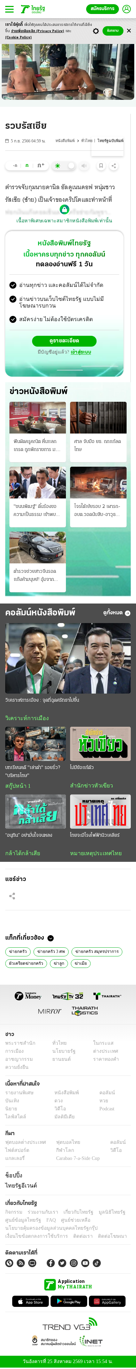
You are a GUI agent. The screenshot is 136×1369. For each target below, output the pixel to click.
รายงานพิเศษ (18, 1095)
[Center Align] (129, 31)
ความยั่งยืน (16, 1069)
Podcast (105, 1111)
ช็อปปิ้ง (12, 1178)
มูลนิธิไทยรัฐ (104, 1212)
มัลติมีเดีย (62, 1119)
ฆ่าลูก (57, 965)
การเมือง (13, 1053)
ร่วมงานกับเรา (40, 1212)
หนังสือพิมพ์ (67, 141)
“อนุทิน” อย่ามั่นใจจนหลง (28, 836)
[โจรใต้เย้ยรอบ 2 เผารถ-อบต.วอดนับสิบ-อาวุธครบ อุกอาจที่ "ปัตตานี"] (98, 483)
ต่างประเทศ (103, 1053)
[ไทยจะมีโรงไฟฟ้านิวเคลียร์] (100, 813)
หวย (101, 1103)
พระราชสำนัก (18, 1045)
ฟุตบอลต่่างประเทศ (23, 1144)
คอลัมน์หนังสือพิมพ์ (40, 614)
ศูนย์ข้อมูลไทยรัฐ (21, 1220)
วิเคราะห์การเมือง (24, 719)
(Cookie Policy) (18, 37)
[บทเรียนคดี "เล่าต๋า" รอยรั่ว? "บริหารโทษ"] (35, 745)
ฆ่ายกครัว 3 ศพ (49, 953)
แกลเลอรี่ (14, 1160)
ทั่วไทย (88, 141)
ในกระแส (100, 1045)
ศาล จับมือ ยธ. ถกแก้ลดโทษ (97, 446)
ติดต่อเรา (74, 1237)
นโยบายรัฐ (61, 1053)
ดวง (57, 1103)
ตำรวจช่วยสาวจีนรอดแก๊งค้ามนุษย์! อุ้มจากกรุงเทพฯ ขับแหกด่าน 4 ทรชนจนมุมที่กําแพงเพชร (36, 577)
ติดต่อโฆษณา (101, 1237)
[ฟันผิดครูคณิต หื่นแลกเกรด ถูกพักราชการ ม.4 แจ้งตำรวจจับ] (37, 418)
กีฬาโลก (59, 1152)
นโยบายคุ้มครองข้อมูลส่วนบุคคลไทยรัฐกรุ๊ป (46, 1228)
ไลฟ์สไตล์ (14, 1119)
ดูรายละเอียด (65, 342)
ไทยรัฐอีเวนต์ (19, 1187)
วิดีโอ (58, 1111)
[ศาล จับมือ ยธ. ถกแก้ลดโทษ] (98, 418)
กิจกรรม (13, 1212)
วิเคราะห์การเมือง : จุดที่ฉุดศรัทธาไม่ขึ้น (42, 701)
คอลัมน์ (104, 1095)
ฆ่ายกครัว (17, 953)
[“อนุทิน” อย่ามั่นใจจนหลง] (35, 813)
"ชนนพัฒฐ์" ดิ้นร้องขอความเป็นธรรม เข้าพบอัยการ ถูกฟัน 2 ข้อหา (35, 511)
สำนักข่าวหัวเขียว (88, 787)
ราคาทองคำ (103, 1061)
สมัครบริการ (102, 9)
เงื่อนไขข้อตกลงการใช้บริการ (32, 1237)
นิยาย (10, 1111)
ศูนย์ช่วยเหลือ (69, 1220)
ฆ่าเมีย (78, 965)
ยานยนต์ (59, 1061)
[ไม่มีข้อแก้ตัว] (100, 745)
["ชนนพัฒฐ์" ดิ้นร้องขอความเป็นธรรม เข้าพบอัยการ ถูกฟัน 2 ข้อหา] (37, 483)
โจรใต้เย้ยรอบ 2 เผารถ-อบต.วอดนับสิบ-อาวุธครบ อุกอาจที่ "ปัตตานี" (97, 511)
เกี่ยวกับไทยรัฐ (73, 1212)
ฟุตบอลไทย (62, 1144)
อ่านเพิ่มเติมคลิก (38, 31)
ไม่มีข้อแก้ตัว (82, 768)
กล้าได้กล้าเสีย (21, 854)
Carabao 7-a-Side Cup (76, 1160)
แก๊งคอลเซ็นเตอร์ (107, 965)
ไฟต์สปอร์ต (16, 1152)
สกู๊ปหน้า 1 (16, 787)
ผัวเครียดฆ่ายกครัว (25, 965)
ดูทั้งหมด (113, 613)
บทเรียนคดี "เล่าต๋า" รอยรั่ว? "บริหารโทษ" (32, 772)
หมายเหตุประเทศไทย (92, 854)
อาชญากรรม (17, 1061)
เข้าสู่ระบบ (80, 353)
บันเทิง (11, 1103)
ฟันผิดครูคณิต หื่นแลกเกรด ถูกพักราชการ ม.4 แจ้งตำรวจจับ (37, 446)
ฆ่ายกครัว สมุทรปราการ (94, 953)
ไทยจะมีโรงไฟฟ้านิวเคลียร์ (95, 836)
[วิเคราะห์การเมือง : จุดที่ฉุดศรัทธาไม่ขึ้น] (68, 658)
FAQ (46, 1220)
